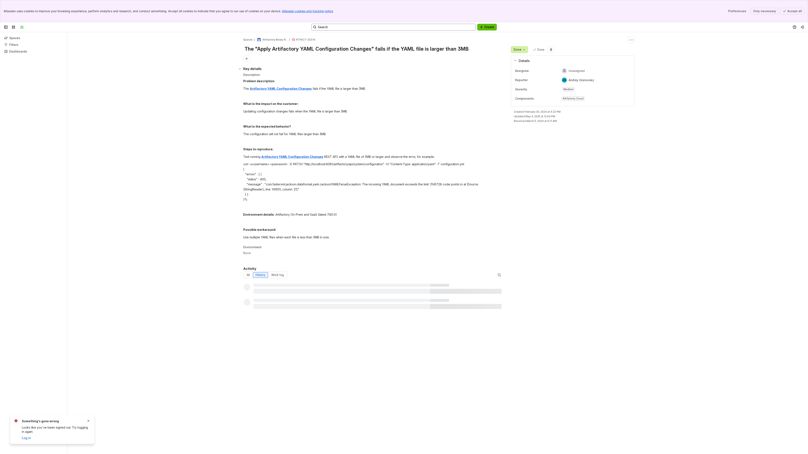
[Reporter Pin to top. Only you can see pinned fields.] (531, 80)
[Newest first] (499, 274)
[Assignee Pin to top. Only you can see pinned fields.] (532, 71)
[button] (571, 61)
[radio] (248, 275)
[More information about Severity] (531, 89)
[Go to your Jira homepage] (22, 27)
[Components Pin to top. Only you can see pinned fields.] (543, 98)
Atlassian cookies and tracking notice (307, 11)
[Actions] (631, 40)
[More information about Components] (538, 98)
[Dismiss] (88, 420)
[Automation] (551, 49)
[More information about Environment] (265, 247)
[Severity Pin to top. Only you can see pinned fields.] (536, 89)
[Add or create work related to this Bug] (246, 58)
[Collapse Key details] (239, 68)
